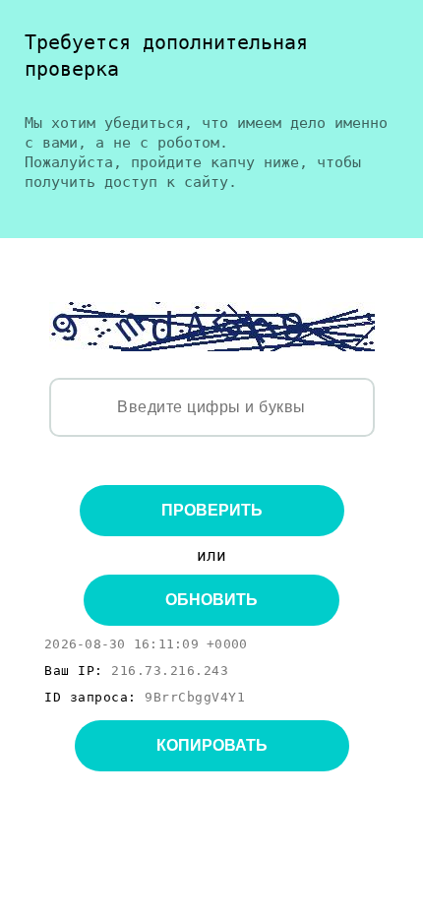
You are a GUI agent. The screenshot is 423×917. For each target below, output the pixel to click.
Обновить (211, 599)
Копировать (212, 745)
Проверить (212, 510)
